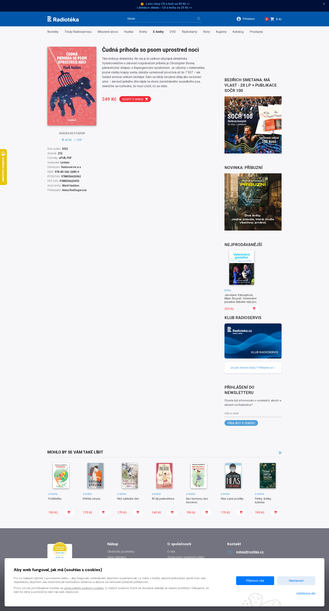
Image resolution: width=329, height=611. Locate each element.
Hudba (128, 31)
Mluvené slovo (108, 31)
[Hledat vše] (199, 19)
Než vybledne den (128, 498)
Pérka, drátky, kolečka (263, 500)
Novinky (52, 31)
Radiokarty (189, 31)
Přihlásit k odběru (241, 423)
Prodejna (256, 31)
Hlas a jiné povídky (232, 498)
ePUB (68, 140)
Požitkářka (54, 498)
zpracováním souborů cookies (84, 588)
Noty (206, 31)
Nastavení (296, 581)
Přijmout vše (255, 581)
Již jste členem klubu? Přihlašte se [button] (252, 367)
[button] (248, 18)
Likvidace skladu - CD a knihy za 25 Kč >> (164, 7)
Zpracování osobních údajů (185, 557)
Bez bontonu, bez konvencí (197, 500)
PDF (79, 140)
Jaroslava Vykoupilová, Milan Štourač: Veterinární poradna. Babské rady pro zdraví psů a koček (240, 300)
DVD (173, 31)
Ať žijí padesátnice (163, 498)
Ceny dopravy (116, 557)
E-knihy (158, 31)
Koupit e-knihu (132, 99)
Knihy (143, 31)
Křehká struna (91, 498)
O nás (171, 551)
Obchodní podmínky (121, 551)
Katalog (238, 31)
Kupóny (221, 31)
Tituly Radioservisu (78, 31)
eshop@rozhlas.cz (250, 552)
